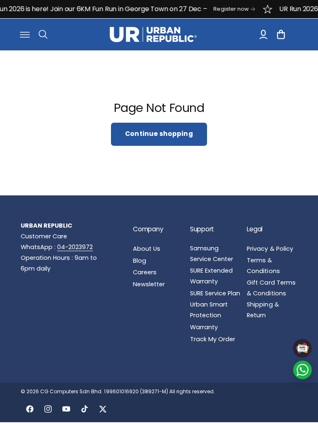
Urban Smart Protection (209, 309)
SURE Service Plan (215, 293)
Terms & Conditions (263, 265)
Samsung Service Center (211, 253)
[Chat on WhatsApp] (302, 370)
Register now (227, 8)
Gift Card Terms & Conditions (271, 287)
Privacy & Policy (270, 249)
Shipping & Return (263, 309)
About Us (146, 249)
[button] (25, 34)
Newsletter (149, 284)
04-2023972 (75, 247)
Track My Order (212, 339)
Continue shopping (159, 133)
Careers (145, 272)
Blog (139, 261)
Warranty (204, 327)
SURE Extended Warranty (211, 275)
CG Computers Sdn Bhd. (72, 391)
